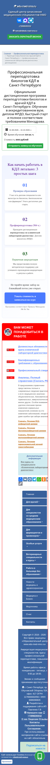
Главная (30, 494)
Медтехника (32, 606)
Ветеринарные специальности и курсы (34, 557)
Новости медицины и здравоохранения (34, 585)
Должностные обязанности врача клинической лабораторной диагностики (32, 349)
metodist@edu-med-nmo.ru (26, 31)
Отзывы (43, 719)
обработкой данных (20, 757)
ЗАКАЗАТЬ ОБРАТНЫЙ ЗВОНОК (25, 37)
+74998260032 (25, 26)
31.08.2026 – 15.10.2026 (20, 130)
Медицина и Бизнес (32, 597)
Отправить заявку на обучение (25, 146)
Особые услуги (34, 543)
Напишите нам (34, 712)
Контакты (30, 622)
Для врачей (32, 502)
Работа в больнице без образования (33, 571)
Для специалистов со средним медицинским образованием (33, 516)
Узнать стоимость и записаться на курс (25, 297)
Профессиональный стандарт (34, 370)
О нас (29, 614)
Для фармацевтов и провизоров (34, 533)
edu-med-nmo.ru (26, 6)
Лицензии (33, 719)
